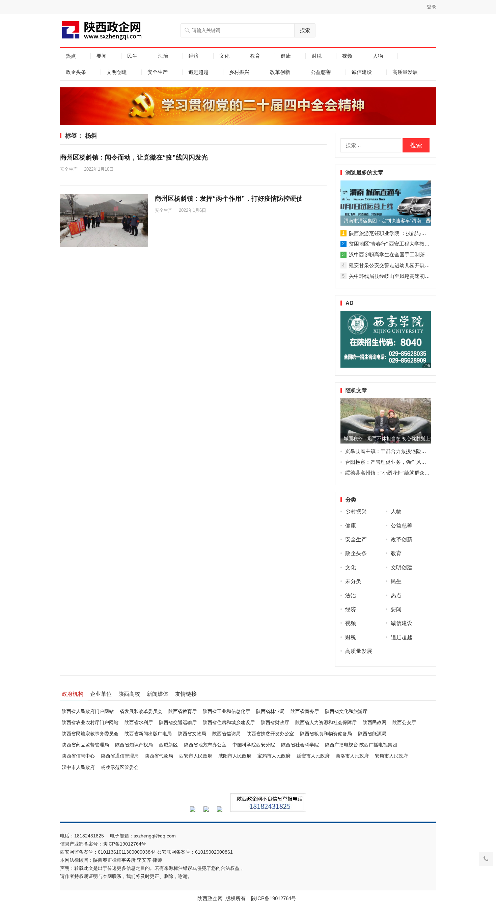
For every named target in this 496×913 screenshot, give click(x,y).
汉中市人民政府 (78, 767)
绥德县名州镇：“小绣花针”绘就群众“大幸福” (394, 473)
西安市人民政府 (195, 756)
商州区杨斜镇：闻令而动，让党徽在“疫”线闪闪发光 (134, 157)
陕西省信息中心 (78, 756)
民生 (132, 56)
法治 (163, 56)
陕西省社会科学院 (300, 744)
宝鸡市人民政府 (274, 756)
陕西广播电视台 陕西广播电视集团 (361, 744)
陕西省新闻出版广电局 (148, 733)
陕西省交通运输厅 (178, 722)
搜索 (305, 30)
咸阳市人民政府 (234, 756)
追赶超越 (198, 72)
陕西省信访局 (226, 733)
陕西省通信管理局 (120, 756)
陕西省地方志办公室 (205, 744)
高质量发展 (405, 72)
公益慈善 (321, 72)
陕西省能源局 (372, 733)
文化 (224, 56)
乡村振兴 (239, 72)
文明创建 (117, 72)
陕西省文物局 (192, 733)
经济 (194, 56)
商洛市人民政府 (352, 756)
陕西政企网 (210, 898)
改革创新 (280, 72)
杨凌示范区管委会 (120, 767)
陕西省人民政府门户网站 (88, 711)
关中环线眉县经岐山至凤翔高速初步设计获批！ (402, 276)
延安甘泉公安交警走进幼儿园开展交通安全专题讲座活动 (412, 265)
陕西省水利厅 (139, 722)
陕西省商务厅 (305, 711)
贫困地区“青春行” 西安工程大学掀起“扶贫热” (398, 244)
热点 (71, 56)
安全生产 (157, 72)
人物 (378, 56)
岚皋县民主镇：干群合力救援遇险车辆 (388, 451)
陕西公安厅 (404, 722)
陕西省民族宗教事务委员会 (90, 733)
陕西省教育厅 (182, 711)
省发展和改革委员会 (141, 711)
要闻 (102, 56)
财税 (316, 56)
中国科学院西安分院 (253, 744)
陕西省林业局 (270, 711)
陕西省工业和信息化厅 (226, 711)
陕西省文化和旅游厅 (346, 711)
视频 (347, 56)
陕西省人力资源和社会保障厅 (326, 722)
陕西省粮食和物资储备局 (326, 733)
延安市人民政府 (313, 756)
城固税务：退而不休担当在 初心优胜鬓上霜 (387, 438)
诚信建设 (362, 72)
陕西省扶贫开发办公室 (270, 733)
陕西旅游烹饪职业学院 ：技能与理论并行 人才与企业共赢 (413, 233)
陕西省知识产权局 (134, 744)
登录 (431, 6)
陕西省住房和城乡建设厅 (229, 722)
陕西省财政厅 (275, 722)
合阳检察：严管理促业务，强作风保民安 (390, 462)
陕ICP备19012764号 (125, 844)
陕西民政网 (374, 722)
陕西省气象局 (159, 756)
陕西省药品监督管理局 (85, 744)
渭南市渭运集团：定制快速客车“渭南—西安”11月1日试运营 (387, 220)
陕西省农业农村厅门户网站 (90, 722)
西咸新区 (168, 744)
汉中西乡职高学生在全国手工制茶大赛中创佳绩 (402, 254)
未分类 (353, 581)
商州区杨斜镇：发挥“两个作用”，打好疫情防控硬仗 (229, 198)
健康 (286, 56)
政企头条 (76, 72)
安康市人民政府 (391, 756)
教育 (255, 56)
